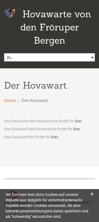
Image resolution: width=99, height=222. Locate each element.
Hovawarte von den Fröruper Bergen (55, 27)
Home (10, 100)
